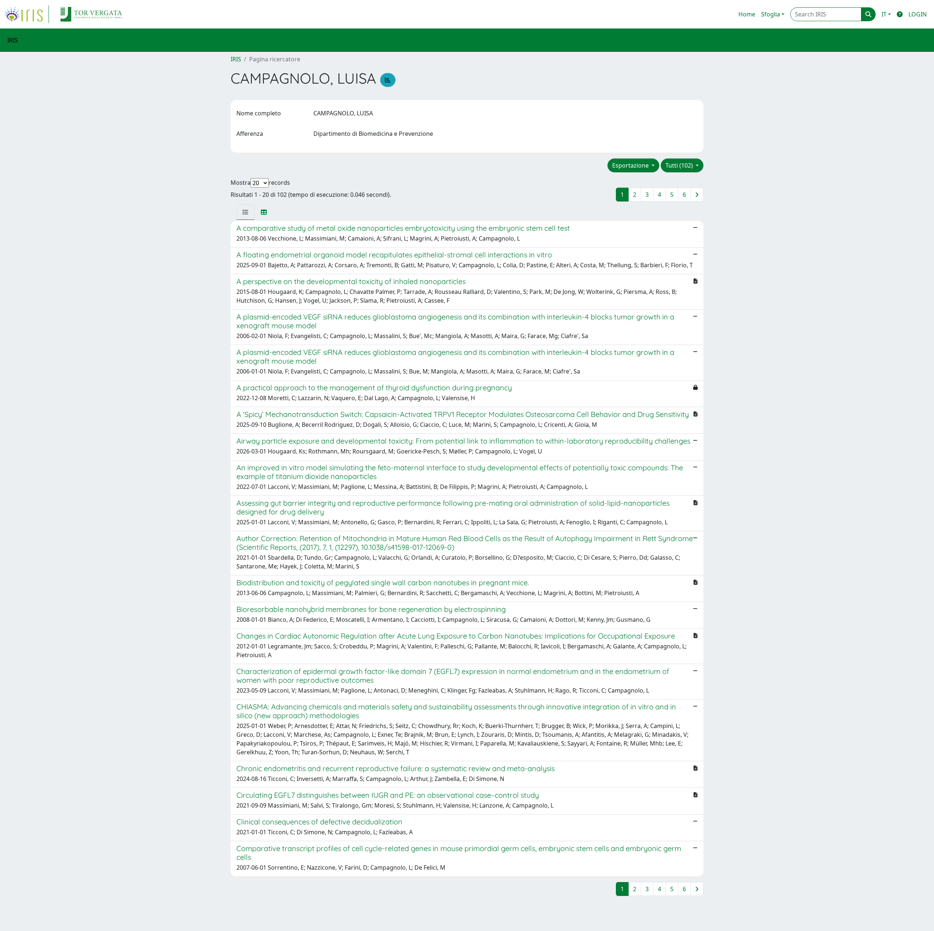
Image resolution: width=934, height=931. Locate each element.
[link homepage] (26, 14)
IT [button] (884, 14)
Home (746, 14)
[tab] (245, 212)
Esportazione (631, 165)
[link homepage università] (91, 14)
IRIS (236, 59)
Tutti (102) (679, 165)
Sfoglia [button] (770, 14)
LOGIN (917, 14)
